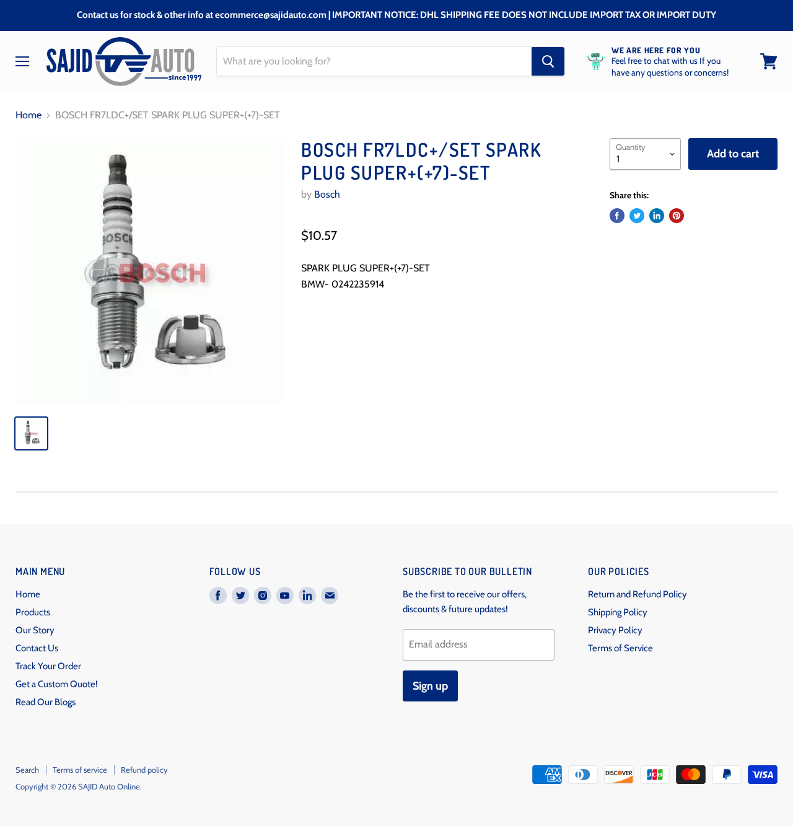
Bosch (327, 194)
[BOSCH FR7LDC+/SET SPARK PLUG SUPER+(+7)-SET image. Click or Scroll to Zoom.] (149, 271)
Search (27, 770)
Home (28, 115)
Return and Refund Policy (637, 594)
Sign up (430, 686)
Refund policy (144, 770)
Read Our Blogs (45, 702)
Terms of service (80, 770)
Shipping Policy (617, 612)
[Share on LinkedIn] (656, 215)
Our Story (35, 630)
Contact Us (36, 648)
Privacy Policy (615, 630)
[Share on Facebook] (617, 215)
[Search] (548, 61)
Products (32, 612)
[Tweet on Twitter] (636, 215)
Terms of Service (620, 648)
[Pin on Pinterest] (676, 215)
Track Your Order (48, 666)
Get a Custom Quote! (56, 684)
